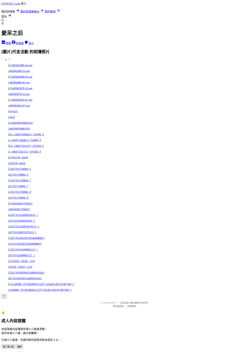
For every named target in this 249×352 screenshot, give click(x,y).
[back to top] (4, 296)
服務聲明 (131, 306)
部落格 (20, 43)
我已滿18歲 (8, 346)
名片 (31, 43)
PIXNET (112, 303)
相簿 (8, 43)
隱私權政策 (118, 306)
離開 (19, 346)
